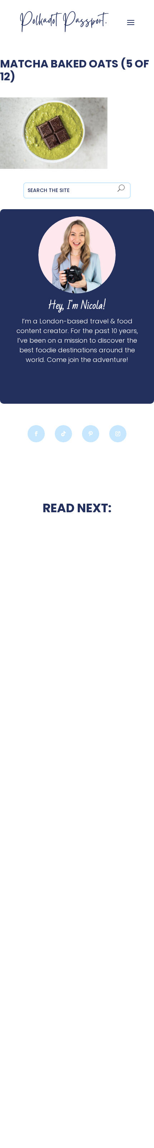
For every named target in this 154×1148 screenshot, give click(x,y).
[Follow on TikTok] (63, 433)
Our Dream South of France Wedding (77, 654)
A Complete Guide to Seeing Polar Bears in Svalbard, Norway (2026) (77, 1069)
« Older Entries (20, 1115)
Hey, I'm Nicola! (77, 306)
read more (77, 673)
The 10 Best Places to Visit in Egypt (77, 715)
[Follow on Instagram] (117, 433)
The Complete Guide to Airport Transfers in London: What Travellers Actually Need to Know (77, 897)
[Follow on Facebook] (36, 433)
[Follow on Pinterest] (90, 433)
